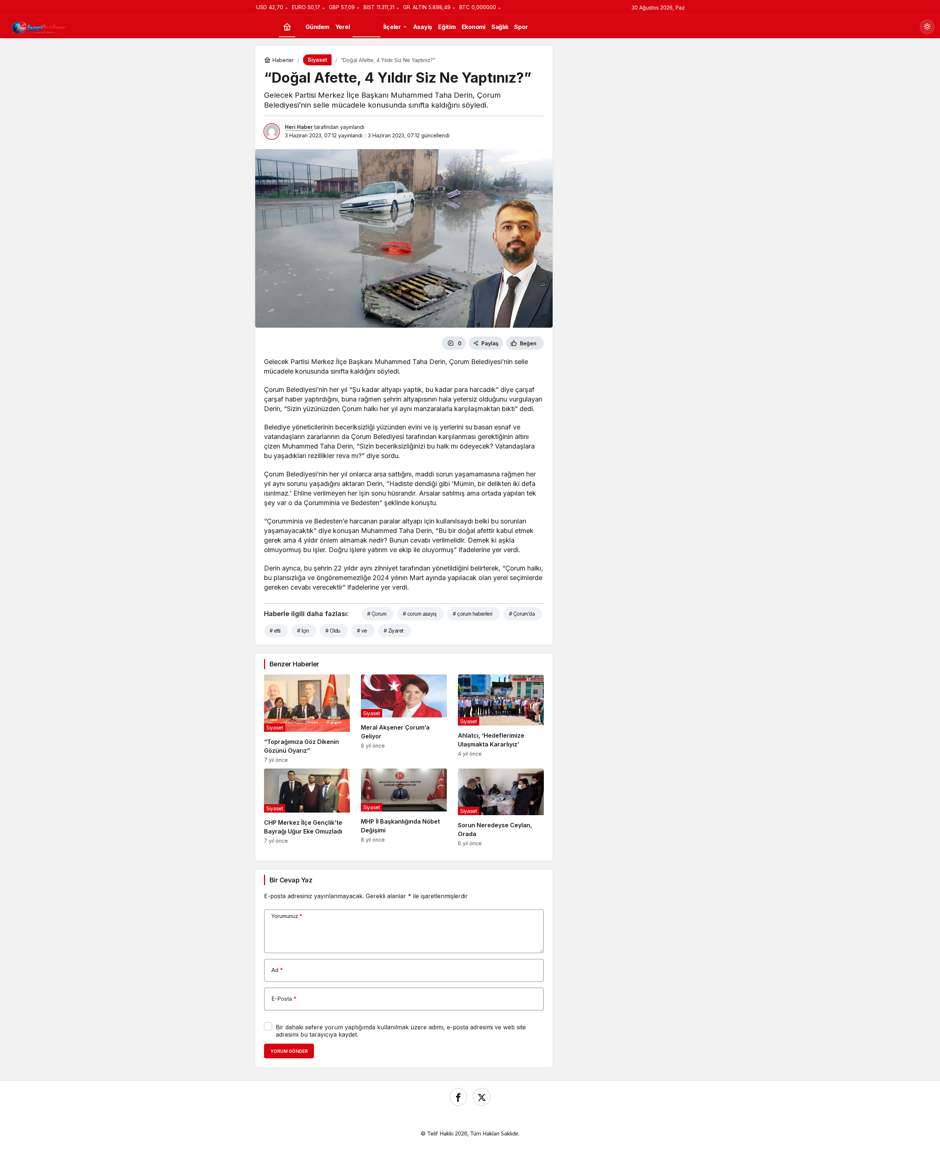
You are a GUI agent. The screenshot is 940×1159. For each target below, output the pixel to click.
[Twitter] (482, 1097)
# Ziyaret (394, 630)
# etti (275, 630)
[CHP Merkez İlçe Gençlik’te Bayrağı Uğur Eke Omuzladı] (307, 807)
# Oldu (332, 630)
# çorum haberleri (472, 614)
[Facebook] (458, 1097)
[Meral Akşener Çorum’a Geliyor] (404, 718)
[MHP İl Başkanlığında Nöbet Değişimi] (404, 807)
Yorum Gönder (289, 1051)
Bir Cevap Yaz (291, 880)
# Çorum (376, 614)
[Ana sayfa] (287, 27)
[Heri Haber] (39, 26)
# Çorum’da (522, 614)
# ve (362, 630)
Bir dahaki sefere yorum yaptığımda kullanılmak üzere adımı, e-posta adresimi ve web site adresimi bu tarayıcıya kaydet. (401, 1030)
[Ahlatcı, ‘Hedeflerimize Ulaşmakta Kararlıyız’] (501, 718)
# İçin (303, 630)
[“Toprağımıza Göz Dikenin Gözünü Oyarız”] (307, 718)
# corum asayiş (419, 614)
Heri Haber (299, 127)
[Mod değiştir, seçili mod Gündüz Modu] (927, 26)
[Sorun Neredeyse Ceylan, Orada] (501, 807)
